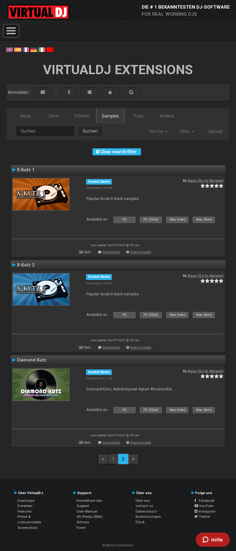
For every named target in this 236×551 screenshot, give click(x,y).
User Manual (87, 511)
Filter (185, 131)
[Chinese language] (50, 49)
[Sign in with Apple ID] (110, 92)
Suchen (90, 131)
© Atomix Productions (118, 545)
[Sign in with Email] (42, 92)
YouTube (205, 506)
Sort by (157, 131)
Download (26, 500)
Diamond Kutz (31, 359)
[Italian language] (41, 49)
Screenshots (28, 527)
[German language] (33, 49)
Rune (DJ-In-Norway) (205, 180)
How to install (140, 252)
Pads (139, 116)
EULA (140, 522)
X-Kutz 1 (25, 169)
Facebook (205, 500)
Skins (54, 116)
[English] (9, 49)
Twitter (204, 516)
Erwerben (25, 506)
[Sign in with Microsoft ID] (89, 92)
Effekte (82, 116)
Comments (111, 252)
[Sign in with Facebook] (69, 92)
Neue (26, 116)
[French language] (25, 49)
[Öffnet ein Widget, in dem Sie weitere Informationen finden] (213, 540)
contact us (144, 506)
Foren (81, 527)
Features (25, 511)
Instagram (207, 511)
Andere (167, 116)
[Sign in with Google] (131, 92)
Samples (110, 116)
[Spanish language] (17, 49)
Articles (83, 522)
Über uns (143, 500)
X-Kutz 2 (25, 264)
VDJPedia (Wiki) (90, 516)
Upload (215, 131)
